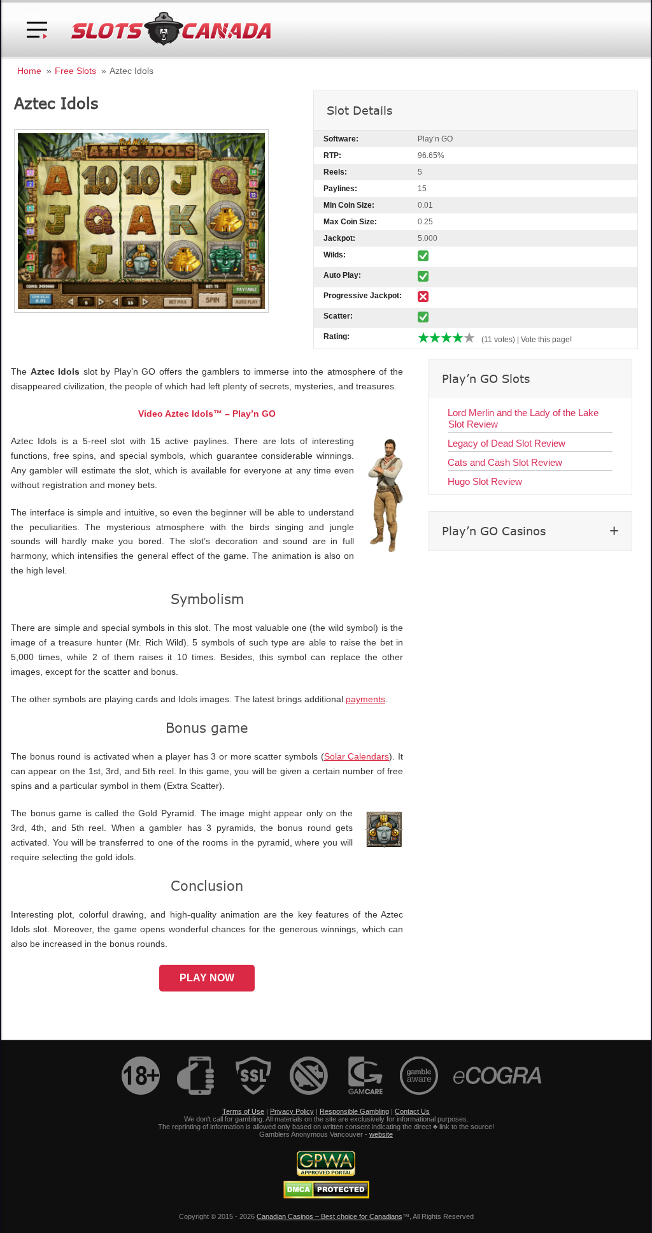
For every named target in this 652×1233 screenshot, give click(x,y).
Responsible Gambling (354, 1111)
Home (29, 71)
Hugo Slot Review (485, 481)
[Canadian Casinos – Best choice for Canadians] (171, 43)
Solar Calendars (357, 756)
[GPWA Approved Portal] (326, 1174)
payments (365, 699)
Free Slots (75, 71)
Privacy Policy (292, 1111)
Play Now (207, 977)
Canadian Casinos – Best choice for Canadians (329, 1216)
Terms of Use (243, 1111)
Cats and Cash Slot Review (505, 462)
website (381, 1134)
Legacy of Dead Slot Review (506, 443)
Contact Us (412, 1111)
